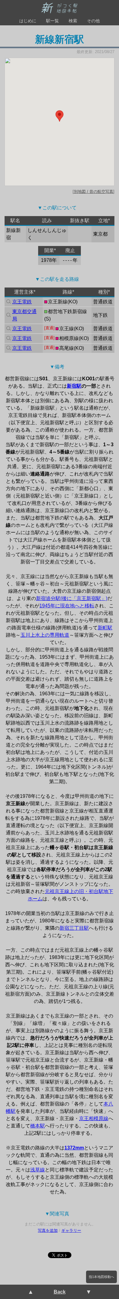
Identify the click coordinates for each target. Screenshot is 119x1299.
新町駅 (105, 627)
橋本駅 (37, 1125)
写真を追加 (48, 1230)
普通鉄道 (103, 301)
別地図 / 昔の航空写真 (93, 191)
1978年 (49, 260)
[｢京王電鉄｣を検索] (8, 302)
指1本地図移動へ (101, 1277)
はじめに (27, 20)
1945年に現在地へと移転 (66, 605)
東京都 (100, 234)
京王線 (66, 328)
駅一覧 (52, 20)
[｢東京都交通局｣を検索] (8, 315)
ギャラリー (71, 1230)
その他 (93, 20)
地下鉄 (100, 315)
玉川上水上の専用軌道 (44, 635)
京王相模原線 (93, 1118)
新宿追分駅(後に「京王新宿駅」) (71, 598)
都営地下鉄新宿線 (67, 311)
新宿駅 (74, 386)
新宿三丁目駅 (74, 928)
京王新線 (57, 301)
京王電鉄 (22, 301)
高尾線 (66, 348)
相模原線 (69, 338)
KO (72, 301)
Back (60, 1291)
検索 (73, 20)
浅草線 (37, 1169)
